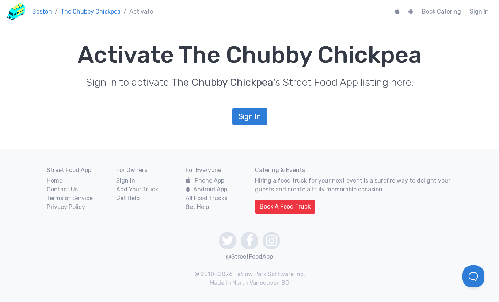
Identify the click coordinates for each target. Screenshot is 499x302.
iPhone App (208, 180)
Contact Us (62, 189)
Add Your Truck (137, 189)
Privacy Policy (66, 206)
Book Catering (441, 11)
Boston (42, 11)
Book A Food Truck (285, 206)
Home (54, 180)
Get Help (128, 198)
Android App (210, 189)
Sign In (479, 11)
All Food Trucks (206, 198)
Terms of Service (70, 198)
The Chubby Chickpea (91, 11)
